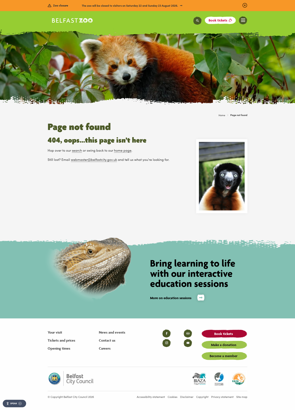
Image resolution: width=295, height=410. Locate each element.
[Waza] (219, 378)
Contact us (107, 340)
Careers (105, 348)
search (77, 150)
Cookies (172, 397)
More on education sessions (170, 298)
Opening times (59, 348)
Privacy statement (222, 397)
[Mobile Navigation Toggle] (243, 20)
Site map (241, 397)
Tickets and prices (61, 340)
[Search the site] (197, 21)
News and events (112, 332)
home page (122, 150)
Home (222, 115)
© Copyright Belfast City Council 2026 (71, 397)
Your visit (55, 332)
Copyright (202, 397)
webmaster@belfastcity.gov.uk (94, 159)
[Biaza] (199, 378)
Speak (13, 403)
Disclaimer (186, 397)
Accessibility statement (151, 397)
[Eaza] (238, 378)
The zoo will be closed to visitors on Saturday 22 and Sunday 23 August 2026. (130, 5)
